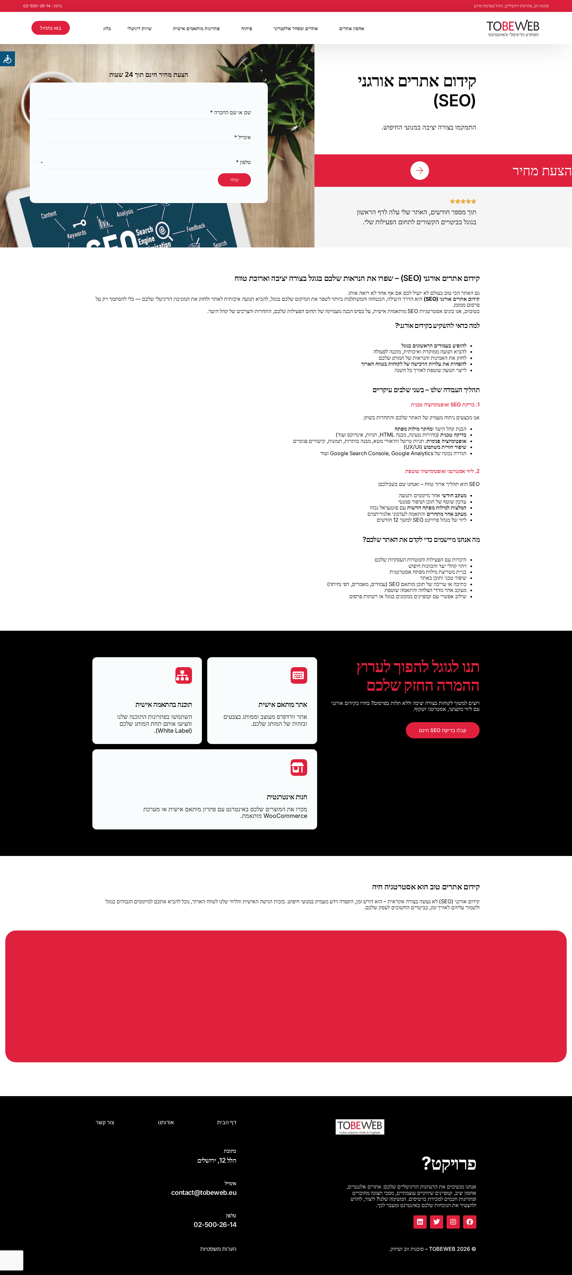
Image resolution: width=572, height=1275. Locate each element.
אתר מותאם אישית (283, 704)
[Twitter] (436, 1222)
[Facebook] (469, 1222)
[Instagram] (453, 1222)
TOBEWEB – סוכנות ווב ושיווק (423, 1249)
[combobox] (38, 162)
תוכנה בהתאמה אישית (163, 704)
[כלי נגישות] (7, 58)
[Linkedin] (420, 1222)
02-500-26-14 (215, 1225)
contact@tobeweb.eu (203, 1192)
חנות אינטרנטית (287, 797)
